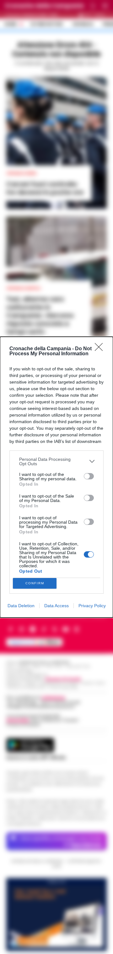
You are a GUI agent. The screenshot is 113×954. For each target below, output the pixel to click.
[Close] (101, 349)
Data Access (56, 605)
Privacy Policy (92, 605)
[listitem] (56, 461)
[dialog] (56, 477)
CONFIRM (34, 583)
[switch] (89, 476)
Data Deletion (21, 605)
